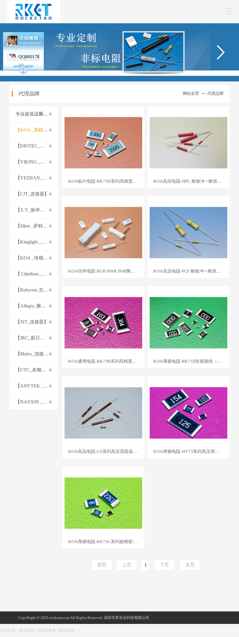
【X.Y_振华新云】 (34, 209)
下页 (164, 564)
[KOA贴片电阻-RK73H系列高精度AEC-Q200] (103, 142)
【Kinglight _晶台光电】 (39, 241)
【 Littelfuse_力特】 (35, 273)
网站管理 (66, 630)
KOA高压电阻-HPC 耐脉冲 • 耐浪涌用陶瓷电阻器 (191, 181)
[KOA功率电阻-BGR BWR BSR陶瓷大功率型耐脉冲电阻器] (103, 232)
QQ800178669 (32, 56)
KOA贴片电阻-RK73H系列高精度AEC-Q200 (106, 181)
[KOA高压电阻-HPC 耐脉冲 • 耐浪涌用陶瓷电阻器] (188, 142)
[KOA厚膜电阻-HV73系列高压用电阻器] (188, 412)
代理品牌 (215, 93)
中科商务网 (46, 630)
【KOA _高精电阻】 (36, 129)
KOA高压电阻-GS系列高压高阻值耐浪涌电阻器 (106, 451)
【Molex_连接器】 (34, 353)
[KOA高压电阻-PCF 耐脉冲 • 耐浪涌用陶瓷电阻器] (188, 232)
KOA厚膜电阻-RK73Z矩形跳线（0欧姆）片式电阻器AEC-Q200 (191, 361)
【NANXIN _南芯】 (36, 401)
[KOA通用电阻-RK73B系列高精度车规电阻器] (103, 322)
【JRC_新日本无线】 (37, 337)
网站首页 (191, 93)
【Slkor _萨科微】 (33, 225)
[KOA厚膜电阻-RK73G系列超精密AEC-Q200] (103, 502)
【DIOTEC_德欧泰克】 (39, 145)
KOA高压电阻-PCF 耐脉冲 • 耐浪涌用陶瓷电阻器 (191, 271)
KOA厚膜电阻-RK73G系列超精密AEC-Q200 (106, 542)
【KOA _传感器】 (33, 257)
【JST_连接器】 (31, 321)
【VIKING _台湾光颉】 (39, 161)
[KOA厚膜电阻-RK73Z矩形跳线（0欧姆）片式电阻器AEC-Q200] (188, 322)
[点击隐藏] (23, 72)
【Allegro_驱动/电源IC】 (40, 305)
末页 (190, 564)
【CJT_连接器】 (32, 193)
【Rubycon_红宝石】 (36, 289)
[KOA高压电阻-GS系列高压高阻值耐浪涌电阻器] (103, 412)
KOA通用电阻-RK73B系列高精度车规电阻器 (106, 361)
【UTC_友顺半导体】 (37, 369)
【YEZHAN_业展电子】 (40, 177)
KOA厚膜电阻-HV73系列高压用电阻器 (190, 451)
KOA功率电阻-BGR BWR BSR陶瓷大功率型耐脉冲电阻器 (106, 271)
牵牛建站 (26, 630)
